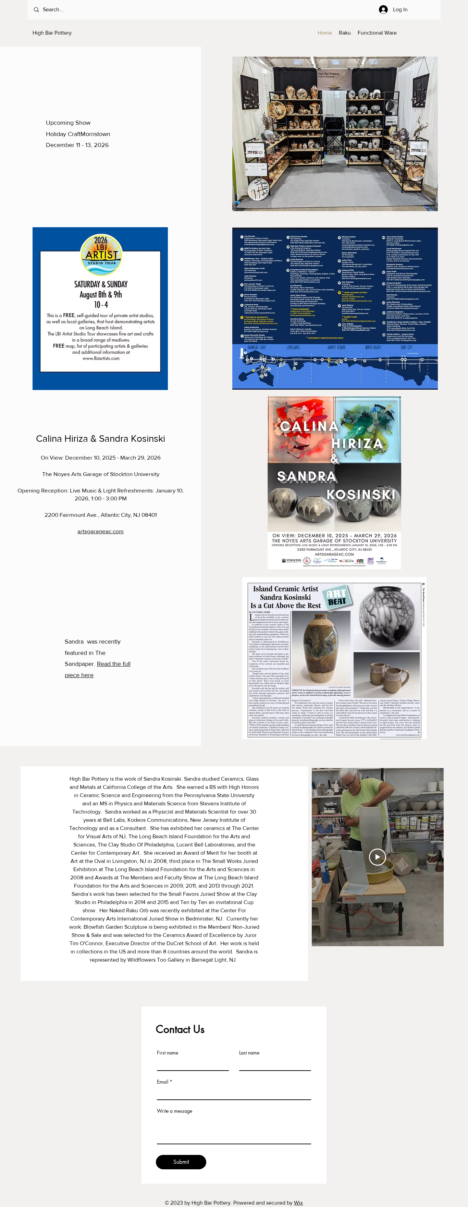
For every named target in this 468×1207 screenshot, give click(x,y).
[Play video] (377, 857)
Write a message (174, 1111)
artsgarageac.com (100, 531)
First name (167, 1052)
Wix (298, 1203)
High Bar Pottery (52, 33)
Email (162, 1082)
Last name (249, 1052)
